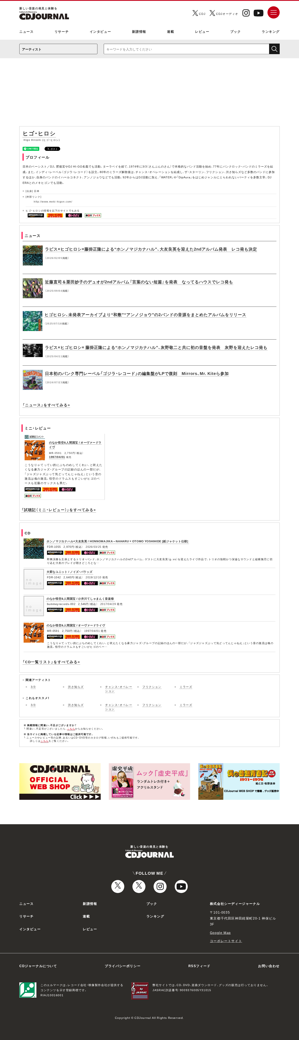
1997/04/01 (57, 457)
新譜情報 (139, 31)
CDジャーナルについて (38, 965)
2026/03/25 (93, 547)
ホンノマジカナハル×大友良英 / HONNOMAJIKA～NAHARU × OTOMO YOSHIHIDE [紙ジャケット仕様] (117, 541)
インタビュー (100, 31)
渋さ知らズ (76, 687)
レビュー (202, 31)
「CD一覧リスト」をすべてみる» (51, 661)
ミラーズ (186, 687)
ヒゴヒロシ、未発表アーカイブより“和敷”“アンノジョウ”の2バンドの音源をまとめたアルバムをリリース (145, 314)
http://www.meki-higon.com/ (53, 201)
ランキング (271, 31)
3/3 (33, 687)
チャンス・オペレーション (118, 689)
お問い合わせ (269, 965)
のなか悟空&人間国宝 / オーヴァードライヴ (76, 625)
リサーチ (62, 31)
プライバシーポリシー (123, 965)
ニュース (26, 31)
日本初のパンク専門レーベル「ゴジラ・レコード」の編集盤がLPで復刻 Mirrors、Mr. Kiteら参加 (137, 373)
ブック (235, 31)
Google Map (220, 932)
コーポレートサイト (226, 940)
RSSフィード (199, 965)
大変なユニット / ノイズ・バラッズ (70, 572)
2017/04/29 (108, 604)
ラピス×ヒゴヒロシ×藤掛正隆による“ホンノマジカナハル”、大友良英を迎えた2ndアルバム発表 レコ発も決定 (151, 249)
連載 (170, 31)
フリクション (152, 687)
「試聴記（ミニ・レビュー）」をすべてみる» (59, 509)
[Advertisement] (149, 94)
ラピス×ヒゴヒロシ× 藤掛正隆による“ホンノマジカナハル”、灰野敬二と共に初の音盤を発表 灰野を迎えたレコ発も (156, 347)
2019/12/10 (93, 577)
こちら (71, 728)
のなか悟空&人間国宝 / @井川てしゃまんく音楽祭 (80, 598)
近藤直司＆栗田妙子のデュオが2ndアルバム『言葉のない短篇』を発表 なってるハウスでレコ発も (139, 282)
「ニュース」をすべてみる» (46, 405)
